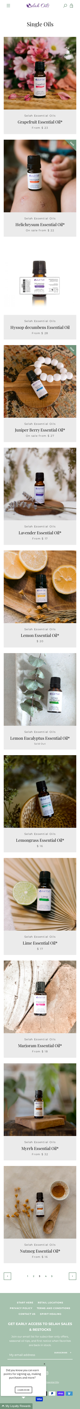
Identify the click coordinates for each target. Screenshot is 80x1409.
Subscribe (61, 1352)
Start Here (25, 1302)
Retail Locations (50, 1302)
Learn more (23, 1390)
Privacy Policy (21, 1308)
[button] (28, 1406)
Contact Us (27, 1314)
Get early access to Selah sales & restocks (40, 1327)
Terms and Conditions (53, 1308)
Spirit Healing (50, 1314)
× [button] (44, 1364)
